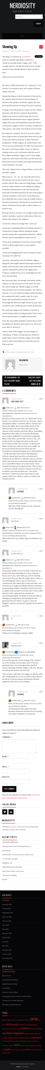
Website (6, 777)
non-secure (15, 1038)
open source (29, 1038)
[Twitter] (4, 811)
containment (14, 1020)
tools (27, 1049)
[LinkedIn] (11, 811)
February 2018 (7, 904)
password (37, 1037)
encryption (11, 1029)
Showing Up (6, 850)
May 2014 (5, 929)
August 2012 (6, 937)
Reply (41, 399)
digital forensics (32, 1025)
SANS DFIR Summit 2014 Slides (12, 867)
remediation (22, 1041)
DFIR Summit (12, 1024)
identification (39, 1029)
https (33, 1029)
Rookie (4, 879)
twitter (32, 1050)
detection (27, 1020)
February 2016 (7, 917)
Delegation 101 (7, 863)
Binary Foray (6, 976)
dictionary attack (23, 1025)
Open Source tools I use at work (13, 871)
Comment (7, 737)
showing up (20, 352)
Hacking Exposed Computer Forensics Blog (16, 996)
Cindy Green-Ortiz (17, 402)
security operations (30, 1045)
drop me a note (15, 827)
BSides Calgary (10, 352)
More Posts (23, 365)
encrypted (5, 1029)
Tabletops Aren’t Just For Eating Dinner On (34, 381)
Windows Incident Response (11, 1005)
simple (7, 1049)
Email (5, 767)
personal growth (6, 1041)
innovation (27, 1034)
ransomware (15, 1041)
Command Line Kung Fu (10, 980)
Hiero (18, 1067)
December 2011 (7, 958)
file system (18, 1029)
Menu (22, 36)
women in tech (29, 352)
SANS (17, 1045)
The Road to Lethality (9, 875)
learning (4, 1038)
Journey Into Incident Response (12, 1000)
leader (32, 1034)
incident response (13, 1033)
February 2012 (7, 950)
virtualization (38, 1050)
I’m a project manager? (10, 859)
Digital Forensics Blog (9, 984)
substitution (16, 1050)
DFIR (34, 1019)
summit (22, 1050)
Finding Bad (6, 988)
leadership (37, 1034)
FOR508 (24, 1028)
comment (26, 57)
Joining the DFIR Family (10, 842)
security (22, 1045)
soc (11, 1050)
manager (9, 1038)
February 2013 (7, 933)
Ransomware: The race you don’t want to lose (12, 381)
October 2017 (6, 908)
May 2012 (5, 946)
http (30, 1029)
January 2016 (6, 921)
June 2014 (5, 925)
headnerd (26, 51)
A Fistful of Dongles (8, 971)
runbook (10, 1045)
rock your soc (30, 1041)
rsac (35, 1041)
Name (5, 757)
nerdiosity (22, 6)
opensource (22, 1038)
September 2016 (7, 913)
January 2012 (6, 954)
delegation (21, 1020)
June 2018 (5, 900)
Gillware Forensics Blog (10, 992)
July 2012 (5, 942)
